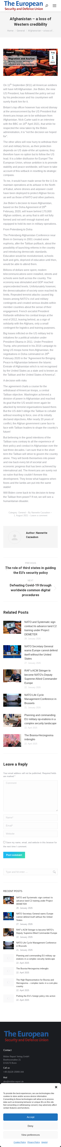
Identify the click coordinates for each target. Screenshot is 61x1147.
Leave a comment (38, 515)
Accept (30, 1117)
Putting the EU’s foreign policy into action (35, 996)
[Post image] (12, 627)
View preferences (30, 1134)
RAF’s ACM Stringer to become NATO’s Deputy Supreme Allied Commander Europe (40, 676)
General (10, 52)
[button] (56, 1087)
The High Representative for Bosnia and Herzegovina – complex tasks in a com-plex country (37, 983)
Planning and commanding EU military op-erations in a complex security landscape (40, 719)
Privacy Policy (33, 1142)
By (39, 512)
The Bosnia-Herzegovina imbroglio (38, 737)
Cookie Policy (20, 1142)
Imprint (44, 1142)
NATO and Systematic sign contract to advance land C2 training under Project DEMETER (40, 628)
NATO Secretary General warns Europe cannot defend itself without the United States (41, 652)
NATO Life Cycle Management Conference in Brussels (40, 699)
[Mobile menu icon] (54, 5)
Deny (30, 1126)
